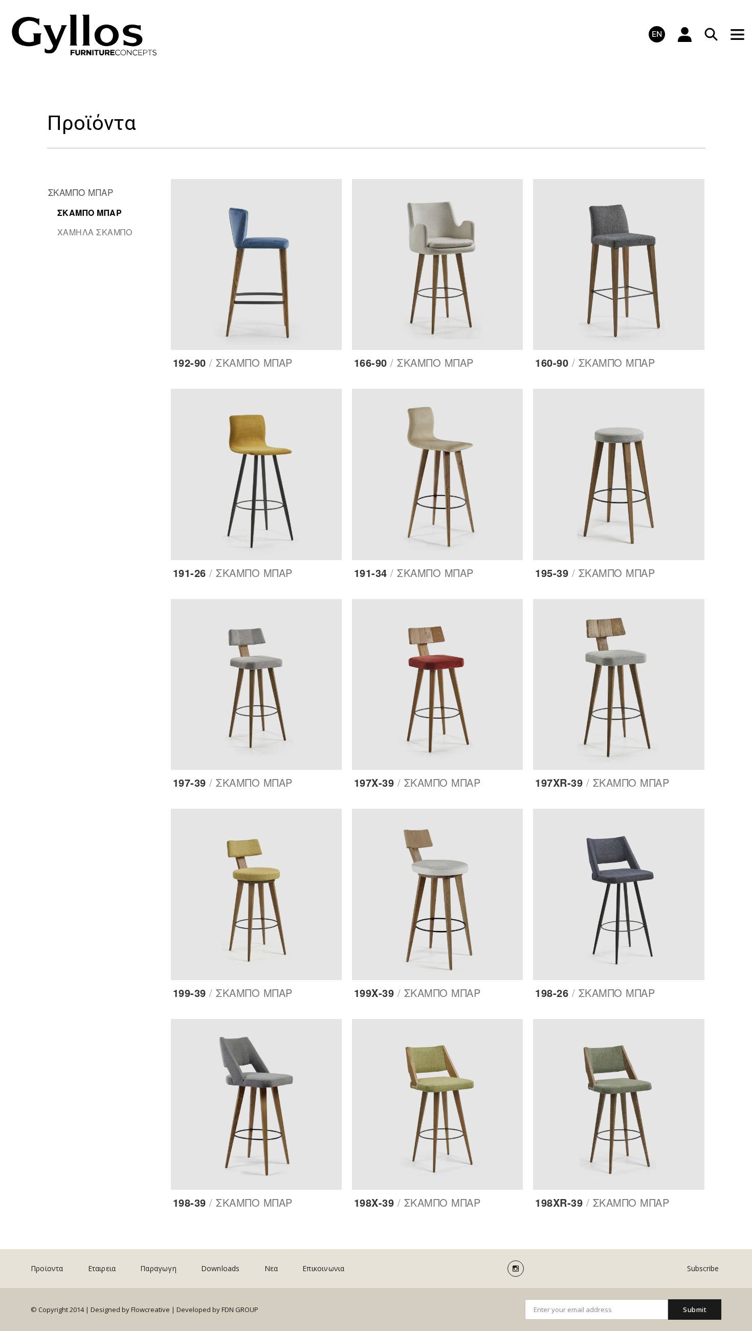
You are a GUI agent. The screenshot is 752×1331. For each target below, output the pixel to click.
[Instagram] (515, 1268)
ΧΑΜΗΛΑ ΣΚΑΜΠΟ (94, 232)
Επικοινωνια (323, 1268)
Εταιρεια (102, 1268)
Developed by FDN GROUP (217, 1309)
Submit (694, 1309)
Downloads (220, 1268)
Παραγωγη (158, 1268)
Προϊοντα (47, 1268)
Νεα (271, 1268)
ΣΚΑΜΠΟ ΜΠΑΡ (81, 192)
